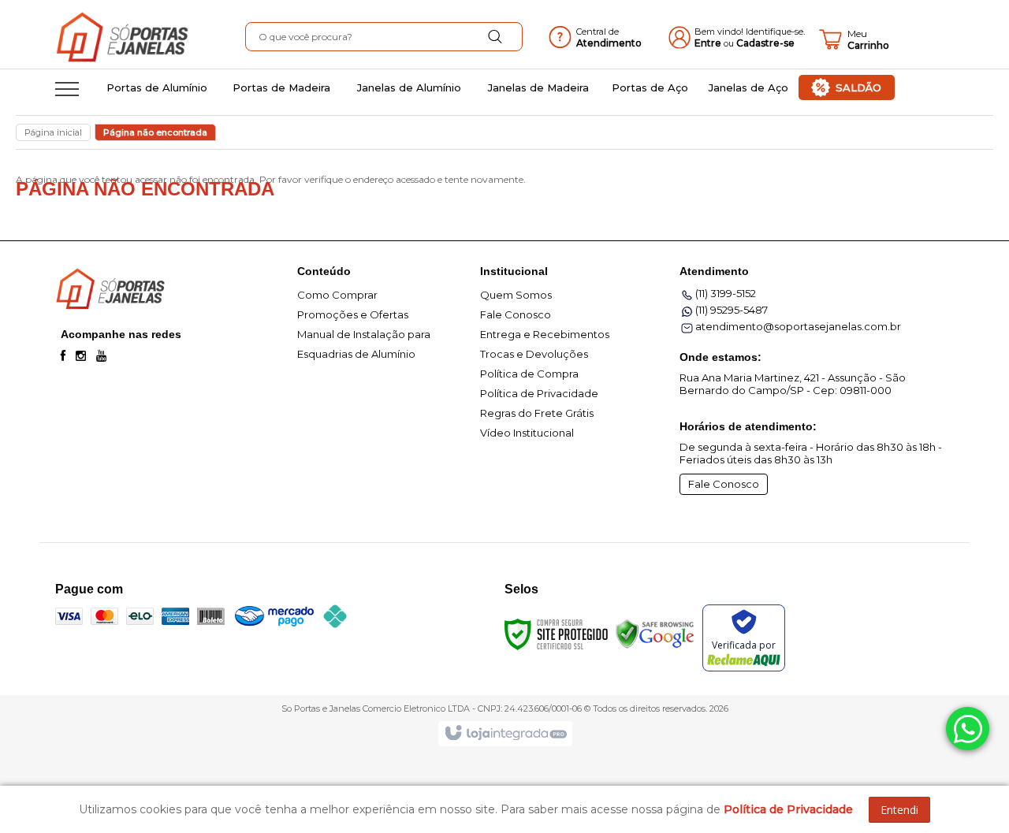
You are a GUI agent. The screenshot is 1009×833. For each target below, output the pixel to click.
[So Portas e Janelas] (149, 39)
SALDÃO (858, 87)
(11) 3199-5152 (725, 293)
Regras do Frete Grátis (537, 413)
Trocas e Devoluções (534, 354)
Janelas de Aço (748, 87)
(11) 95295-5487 (731, 309)
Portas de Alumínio (156, 87)
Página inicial (53, 132)
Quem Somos (516, 294)
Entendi (899, 809)
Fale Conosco (515, 314)
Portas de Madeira (281, 87)
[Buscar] (495, 37)
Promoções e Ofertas (352, 314)
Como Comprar (337, 294)
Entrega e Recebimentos (544, 334)
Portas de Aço (650, 87)
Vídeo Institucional (527, 432)
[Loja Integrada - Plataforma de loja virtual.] (504, 734)
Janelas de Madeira (538, 87)
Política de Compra (529, 373)
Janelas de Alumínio (409, 87)
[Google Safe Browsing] (655, 633)
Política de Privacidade (539, 393)
